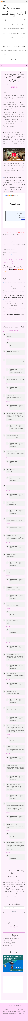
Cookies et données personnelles (9, 1013)
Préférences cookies (20, 1013)
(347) (7, 940)
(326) (9, 942)
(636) (11, 938)
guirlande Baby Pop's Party (11, 242)
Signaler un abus (16, 1011)
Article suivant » (20, 259)
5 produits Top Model (12, 252)
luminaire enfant (8, 239)
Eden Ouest (6, 187)
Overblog (18, 1005)
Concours (9, 84)
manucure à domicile (10, 244)
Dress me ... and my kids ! (14, 11)
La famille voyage (16, 84)
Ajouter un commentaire (14, 330)
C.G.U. (23, 1011)
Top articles (5, 1011)
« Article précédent (8, 259)
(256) (7, 945)
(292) (7, 944)
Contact (10, 1011)
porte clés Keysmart (10, 249)
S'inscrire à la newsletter (9, 275)
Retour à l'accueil (8, 262)
